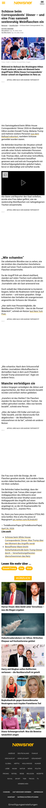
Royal (10, 779)
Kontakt (11, 797)
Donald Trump (9, 568)
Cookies (6, 792)
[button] (23, 183)
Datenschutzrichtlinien (27, 797)
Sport (17, 779)
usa (21, 568)
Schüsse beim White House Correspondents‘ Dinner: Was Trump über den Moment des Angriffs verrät (24, 540)
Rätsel (14, 773)
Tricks (31, 779)
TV (38, 779)
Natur (22, 768)
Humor (38, 763)
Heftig (16, 763)
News (30, 768)
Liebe (7, 768)
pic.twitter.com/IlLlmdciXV (25, 519)
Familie (35, 753)
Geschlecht (10, 758)
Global (8, 763)
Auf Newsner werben (22, 792)
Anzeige (11, 753)
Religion (30, 773)
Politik (38, 768)
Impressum (38, 792)
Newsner (4, 25)
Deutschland (23, 753)
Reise (22, 773)
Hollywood (27, 763)
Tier (24, 779)
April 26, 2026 (7, 528)
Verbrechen (23, 784)
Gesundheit (36, 758)
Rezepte (40, 773)
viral (29, 568)
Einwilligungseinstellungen (23, 804)
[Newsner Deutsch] (23, 3)
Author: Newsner (7, 29)
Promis (6, 773)
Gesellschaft (13, 25)
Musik (14, 768)
